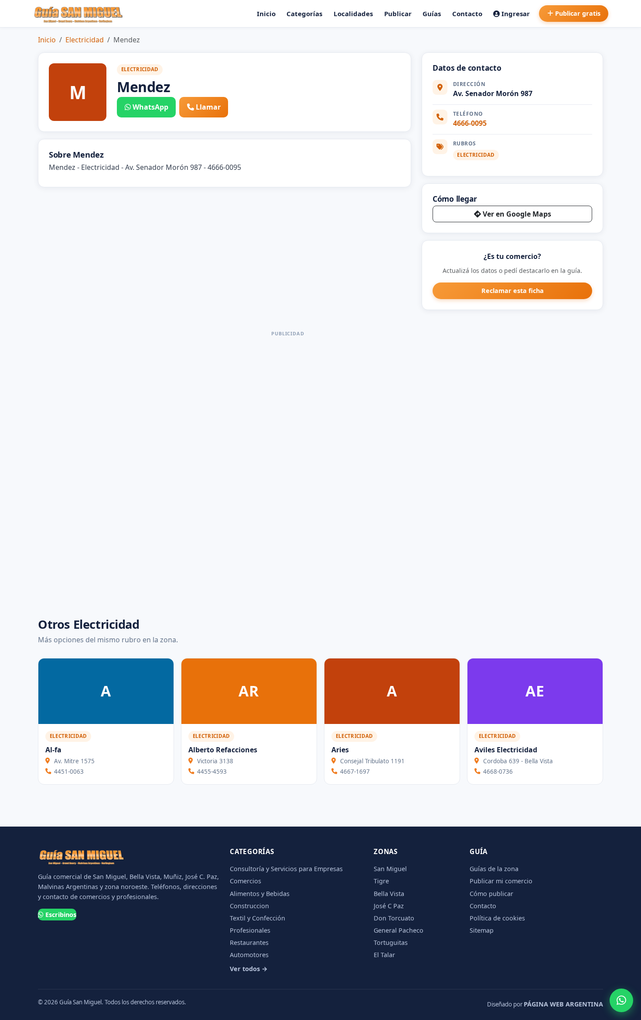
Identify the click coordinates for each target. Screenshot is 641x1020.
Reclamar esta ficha (512, 290)
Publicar (398, 13)
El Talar (384, 955)
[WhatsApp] (621, 1000)
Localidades (353, 13)
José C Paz (389, 906)
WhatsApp (150, 107)
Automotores (249, 955)
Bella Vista (389, 893)
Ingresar (515, 13)
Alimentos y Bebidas (260, 893)
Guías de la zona (494, 869)
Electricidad (84, 40)
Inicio (266, 13)
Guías (432, 13)
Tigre (381, 881)
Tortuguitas (391, 942)
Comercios (245, 881)
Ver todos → (249, 969)
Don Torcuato (394, 918)
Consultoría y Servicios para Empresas (286, 869)
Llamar (208, 107)
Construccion (249, 906)
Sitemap (482, 930)
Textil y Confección (257, 918)
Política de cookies (497, 918)
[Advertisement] (287, 471)
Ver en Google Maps (517, 214)
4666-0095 (470, 123)
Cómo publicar (491, 893)
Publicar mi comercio (501, 881)
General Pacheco (398, 930)
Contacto (467, 13)
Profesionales (250, 930)
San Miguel (390, 869)
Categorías (304, 13)
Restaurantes (249, 942)
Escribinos (60, 914)
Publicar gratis (577, 13)
